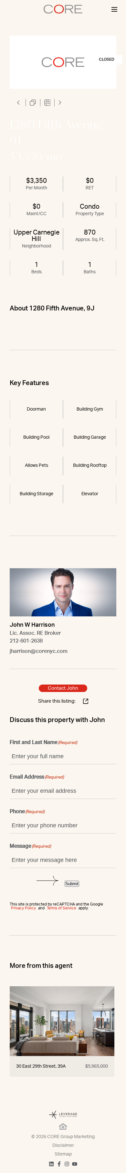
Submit (72, 883)
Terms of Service (61, 908)
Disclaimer (63, 1145)
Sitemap (63, 1154)
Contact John (63, 688)
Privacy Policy (23, 908)
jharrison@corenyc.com (39, 651)
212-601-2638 (26, 641)
